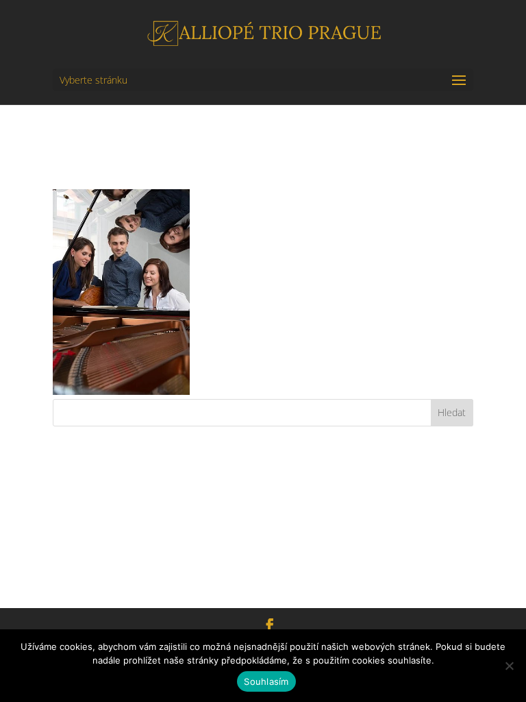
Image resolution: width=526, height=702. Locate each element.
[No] (509, 666)
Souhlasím (266, 681)
